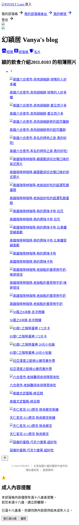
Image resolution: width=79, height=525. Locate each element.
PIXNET (25, 465)
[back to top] (5, 458)
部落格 (24, 52)
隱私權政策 (32, 470)
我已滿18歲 (10, 518)
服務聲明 (48, 470)
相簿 (10, 52)
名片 (37, 52)
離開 (23, 518)
